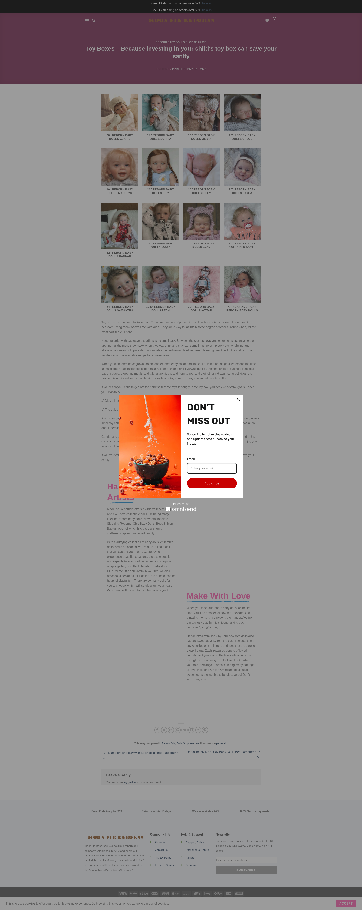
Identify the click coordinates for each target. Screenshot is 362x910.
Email (191, 459)
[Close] (238, 399)
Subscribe (212, 483)
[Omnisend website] (181, 506)
